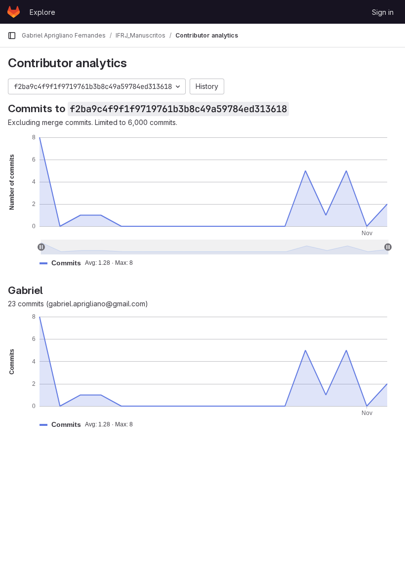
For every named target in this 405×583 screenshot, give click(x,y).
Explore (42, 12)
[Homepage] (13, 12)
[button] (90, 263)
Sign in (383, 12)
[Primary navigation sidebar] (12, 35)
